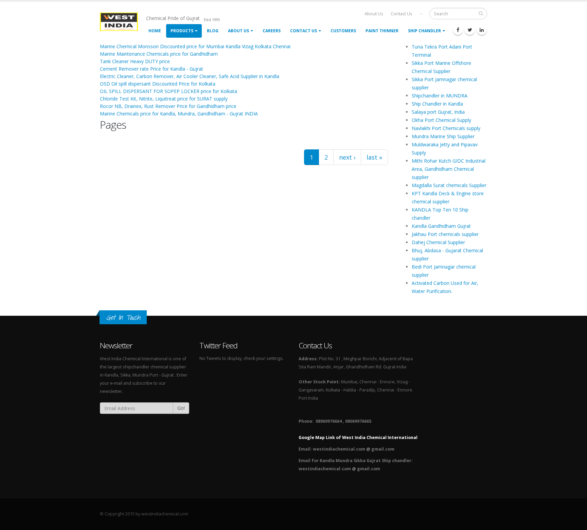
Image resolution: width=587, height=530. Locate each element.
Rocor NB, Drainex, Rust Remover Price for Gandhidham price (168, 106)
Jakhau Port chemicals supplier (445, 234)
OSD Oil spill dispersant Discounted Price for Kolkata (157, 83)
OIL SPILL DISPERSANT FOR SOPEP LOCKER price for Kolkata (168, 91)
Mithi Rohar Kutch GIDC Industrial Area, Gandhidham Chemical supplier (448, 169)
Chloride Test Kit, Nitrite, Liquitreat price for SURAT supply (164, 98)
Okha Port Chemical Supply (441, 120)
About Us (373, 14)
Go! (181, 408)
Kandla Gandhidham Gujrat (441, 226)
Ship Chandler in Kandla (437, 103)
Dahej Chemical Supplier (438, 242)
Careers (272, 31)
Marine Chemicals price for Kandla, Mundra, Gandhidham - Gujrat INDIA (179, 113)
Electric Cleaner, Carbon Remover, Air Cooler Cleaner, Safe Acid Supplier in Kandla (189, 76)
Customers (343, 31)
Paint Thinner (382, 31)
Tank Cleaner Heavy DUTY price (135, 61)
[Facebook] (458, 30)
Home (154, 31)
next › (347, 157)
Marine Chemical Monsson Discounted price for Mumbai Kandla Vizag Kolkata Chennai (195, 46)
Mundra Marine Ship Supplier (443, 136)
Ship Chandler (424, 31)
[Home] (123, 21)
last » (374, 157)
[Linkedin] (482, 30)
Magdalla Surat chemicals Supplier (449, 185)
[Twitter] (470, 30)
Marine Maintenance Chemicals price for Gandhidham (159, 54)
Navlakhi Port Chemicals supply (446, 128)
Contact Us (401, 14)
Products (182, 31)
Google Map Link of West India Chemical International (358, 437)
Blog (212, 31)
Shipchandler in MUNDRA (439, 95)
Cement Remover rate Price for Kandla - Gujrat (151, 69)
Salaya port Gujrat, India (438, 112)
